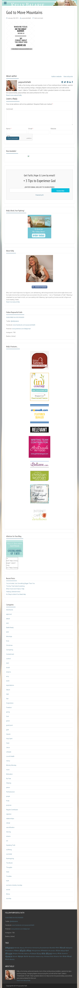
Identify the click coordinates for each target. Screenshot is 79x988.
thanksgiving (10, 858)
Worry (8, 894)
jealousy (27, 953)
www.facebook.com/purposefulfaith (24, 325)
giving (8, 712)
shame (8, 836)
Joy (39, 953)
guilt (7, 729)
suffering (9, 849)
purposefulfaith (26, 18)
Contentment (10, 654)
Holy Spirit (9, 738)
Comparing (9, 650)
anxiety (17, 948)
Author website (56, 76)
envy (7, 676)
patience (65, 953)
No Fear (8, 778)
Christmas (9, 645)
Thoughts (9, 867)
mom (8, 769)
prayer (8, 796)
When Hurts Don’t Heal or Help (15, 589)
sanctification (10, 827)
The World (9, 863)
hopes (16, 953)
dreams (8, 672)
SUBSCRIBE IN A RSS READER (15, 317)
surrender (9, 854)
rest (52, 956)
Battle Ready (10, 627)
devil (7, 663)
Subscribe (60, 190)
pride (26, 956)
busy (7, 641)
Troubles (9, 876)
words (8, 889)
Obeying (8, 783)
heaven (8, 734)
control (8, 658)
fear (7, 698)
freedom (45, 951)
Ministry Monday (11, 765)
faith (7, 694)
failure (8, 689)
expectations (10, 685)
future (59, 951)
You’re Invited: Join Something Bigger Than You (20, 583)
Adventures (9, 610)
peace (8, 787)
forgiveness (9, 703)
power (16, 956)
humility (21, 953)
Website (53, 129)
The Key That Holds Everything (15, 586)
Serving (8, 832)
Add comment (38, 18)
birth (7, 632)
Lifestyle (8, 752)
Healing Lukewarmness (13, 591)
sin (7, 841)
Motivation (9, 774)
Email (30, 129)
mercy (8, 761)
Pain (59, 953)
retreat (8, 823)
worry (12, 959)
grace (8, 721)
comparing (36, 947)
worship (8, 898)
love (49, 953)
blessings (9, 636)
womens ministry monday (14, 885)
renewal (47, 956)
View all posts (68, 76)
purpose (8, 805)
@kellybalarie (15, 321)
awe (7, 623)
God (7, 716)
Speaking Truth (10, 845)
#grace (10, 948)
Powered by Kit (39, 195)
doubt (8, 667)
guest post (9, 725)
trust (70, 956)
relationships (10, 818)
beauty (22, 948)
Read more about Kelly (14, 95)
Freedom (9, 707)
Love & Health (10, 756)
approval (9, 614)
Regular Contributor (12, 809)
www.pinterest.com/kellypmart (21, 328)
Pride (7, 801)
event (7, 681)
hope (7, 743)
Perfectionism (10, 792)
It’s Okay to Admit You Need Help (16, 594)
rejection (8, 814)
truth (7, 880)
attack (8, 618)
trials (7, 872)
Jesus (8, 747)
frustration (52, 950)
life (44, 953)
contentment (45, 948)
